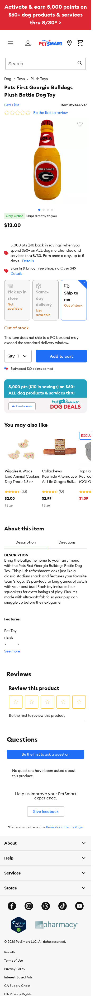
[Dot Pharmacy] (56, 921)
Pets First (11, 105)
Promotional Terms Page (64, 823)
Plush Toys (39, 78)
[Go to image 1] (39, 206)
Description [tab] (26, 538)
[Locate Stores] (69, 43)
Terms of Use (13, 956)
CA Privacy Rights (17, 990)
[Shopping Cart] (80, 43)
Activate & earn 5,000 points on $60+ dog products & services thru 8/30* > (45, 14)
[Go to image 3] (48, 206)
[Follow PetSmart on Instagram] (29, 902)
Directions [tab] (67, 538)
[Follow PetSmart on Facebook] (12, 902)
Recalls (9, 948)
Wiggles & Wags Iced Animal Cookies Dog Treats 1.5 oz (22, 472)
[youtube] (79, 902)
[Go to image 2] (43, 206)
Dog (7, 78)
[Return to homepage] (50, 42)
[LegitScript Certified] (18, 921)
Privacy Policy (14, 965)
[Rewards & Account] (28, 43)
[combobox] (45, 63)
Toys (21, 78)
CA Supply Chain (17, 982)
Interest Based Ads (18, 973)
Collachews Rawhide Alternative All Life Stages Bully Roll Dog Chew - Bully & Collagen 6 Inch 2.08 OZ (59, 473)
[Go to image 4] (52, 206)
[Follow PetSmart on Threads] (45, 902)
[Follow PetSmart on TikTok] (62, 902)
